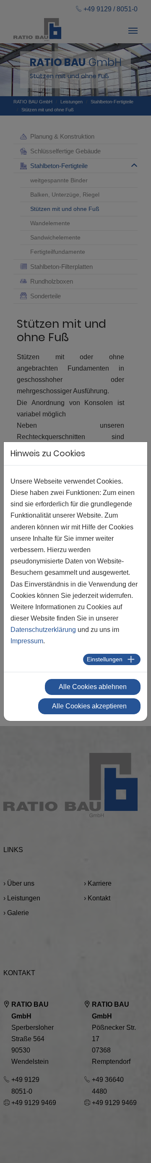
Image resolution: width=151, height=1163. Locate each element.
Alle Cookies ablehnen (93, 686)
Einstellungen (104, 659)
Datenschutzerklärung (43, 629)
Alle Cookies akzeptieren (89, 706)
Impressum (26, 641)
